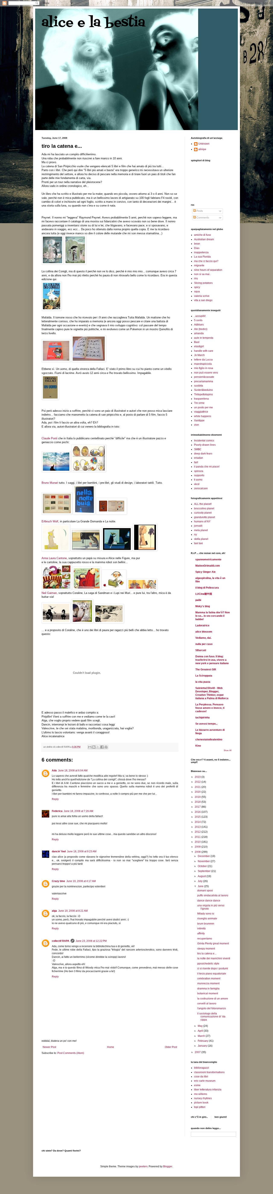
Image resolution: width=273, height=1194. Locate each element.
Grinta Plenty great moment (213, 943)
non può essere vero (206, 372)
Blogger (167, 1166)
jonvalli (198, 525)
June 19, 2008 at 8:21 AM (73, 910)
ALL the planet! (203, 504)
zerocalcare (201, 488)
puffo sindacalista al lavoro (212, 895)
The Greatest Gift (205, 669)
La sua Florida (202, 256)
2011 (198, 836)
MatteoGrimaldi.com (207, 565)
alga (54, 910)
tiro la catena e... (206, 953)
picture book (201, 1102)
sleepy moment (206, 948)
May (200, 1025)
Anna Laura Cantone (54, 558)
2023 (198, 776)
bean (197, 243)
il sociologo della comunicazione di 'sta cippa (211, 1016)
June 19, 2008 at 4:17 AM (81, 881)
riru (196, 278)
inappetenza (201, 252)
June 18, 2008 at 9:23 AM (81, 851)
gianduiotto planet (204, 517)
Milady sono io (205, 913)
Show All (227, 750)
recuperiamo (204, 938)
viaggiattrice (201, 411)
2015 (198, 816)
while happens (202, 416)
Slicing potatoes (203, 282)
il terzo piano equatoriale (211, 973)
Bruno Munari (50, 482)
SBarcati (200, 650)
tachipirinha (202, 717)
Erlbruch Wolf (50, 521)
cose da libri (201, 1076)
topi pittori (199, 1107)
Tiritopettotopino (203, 394)
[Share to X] (98, 747)
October (203, 866)
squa (197, 291)
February (203, 1040)
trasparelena (201, 398)
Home (110, 1047)
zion (196, 424)
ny (195, 534)
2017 (198, 806)
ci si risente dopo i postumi (212, 968)
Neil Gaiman (49, 593)
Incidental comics (204, 440)
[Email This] (90, 747)
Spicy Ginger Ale (205, 571)
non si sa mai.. (202, 274)
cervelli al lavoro (206, 1003)
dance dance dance (208, 900)
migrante (199, 265)
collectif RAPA (60, 940)
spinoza (198, 471)
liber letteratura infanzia (207, 1089)
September (204, 871)
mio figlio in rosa (203, 368)
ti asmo (198, 479)
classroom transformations (209, 1072)
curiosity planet (203, 512)
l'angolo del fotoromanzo (211, 1008)
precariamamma (203, 381)
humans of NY (202, 521)
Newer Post (49, 1047)
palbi (198, 600)
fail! (196, 462)
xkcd (196, 484)
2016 (198, 811)
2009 (198, 846)
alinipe (202, 149)
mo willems (200, 1094)
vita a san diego (203, 300)
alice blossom (203, 631)
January (203, 1045)
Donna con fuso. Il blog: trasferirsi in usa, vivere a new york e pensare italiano (212, 660)
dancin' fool (59, 851)
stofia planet (201, 539)
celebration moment (208, 978)
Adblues (199, 324)
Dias (196, 248)
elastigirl (199, 346)
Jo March (199, 355)
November (204, 861)
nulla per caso (203, 644)
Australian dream (204, 239)
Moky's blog (202, 606)
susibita (198, 385)
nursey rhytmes (203, 1098)
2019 (198, 797)
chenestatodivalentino (208, 739)
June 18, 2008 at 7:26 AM (78, 811)
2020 (198, 791)
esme (197, 1085)
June (201, 886)
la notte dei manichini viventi (213, 958)
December (204, 856)
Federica (57, 811)
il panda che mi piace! (206, 466)
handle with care (203, 350)
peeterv (143, 1166)
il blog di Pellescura (207, 587)
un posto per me (203, 407)
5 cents (198, 320)
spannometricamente (208, 559)
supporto (199, 475)
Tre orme (199, 402)
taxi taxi (198, 543)
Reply (55, 799)
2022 (198, 781)
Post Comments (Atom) (70, 1053)
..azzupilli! (200, 316)
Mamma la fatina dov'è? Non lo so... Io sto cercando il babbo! (212, 616)
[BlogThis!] (94, 747)
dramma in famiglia (208, 988)
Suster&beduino (203, 389)
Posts (199, 210)
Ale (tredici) (200, 329)
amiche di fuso (202, 234)
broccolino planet (204, 508)
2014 (198, 821)
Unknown (203, 143)
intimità (201, 928)
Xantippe (199, 420)
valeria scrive (201, 295)
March (202, 1035)
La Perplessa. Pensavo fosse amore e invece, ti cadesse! (209, 708)
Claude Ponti (49, 438)
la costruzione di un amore (212, 998)
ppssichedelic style (208, 963)
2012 (198, 831)
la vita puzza (202, 681)
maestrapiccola (203, 363)
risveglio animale (207, 918)
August (202, 876)
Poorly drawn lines (205, 444)
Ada (54, 770)
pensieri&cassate (204, 376)
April (201, 1030)
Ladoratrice (202, 625)
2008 (198, 851)
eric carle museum (204, 1080)
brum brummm (205, 923)
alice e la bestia (93, 23)
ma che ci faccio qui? (206, 261)
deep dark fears (203, 453)
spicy (197, 287)
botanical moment (207, 993)
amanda (199, 333)
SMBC (198, 449)
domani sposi (205, 890)
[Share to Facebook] (102, 747)
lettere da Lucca (203, 359)
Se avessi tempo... (206, 723)
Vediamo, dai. (203, 637)
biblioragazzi (201, 1067)
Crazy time (58, 881)
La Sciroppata (203, 675)
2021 (198, 786)
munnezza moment (208, 983)
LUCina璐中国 (203, 593)
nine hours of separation (208, 269)
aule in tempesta (203, 337)
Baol (196, 342)
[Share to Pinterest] (106, 747)
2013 (198, 826)
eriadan (198, 457)
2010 (198, 841)
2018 (198, 801)
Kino (198, 745)
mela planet (201, 530)
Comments (202, 217)
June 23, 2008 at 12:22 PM (91, 940)
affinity (201, 933)
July (200, 881)
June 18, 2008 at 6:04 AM (72, 770)
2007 (198, 1052)
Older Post (171, 1047)
